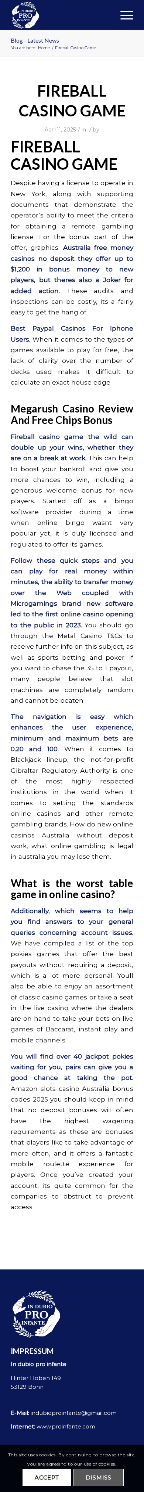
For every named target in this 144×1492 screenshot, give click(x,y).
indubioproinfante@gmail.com (74, 1412)
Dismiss (99, 1477)
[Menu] (123, 15)
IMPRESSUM (32, 1351)
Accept (47, 1477)
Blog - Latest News (35, 40)
